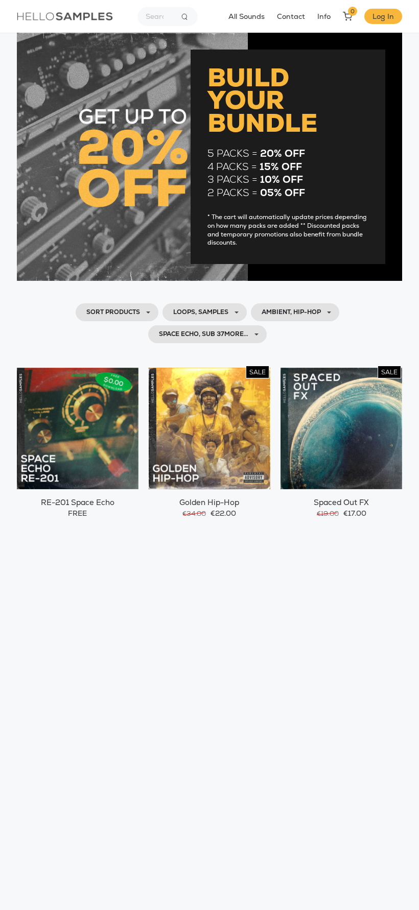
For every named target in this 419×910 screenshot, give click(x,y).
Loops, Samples (200, 312)
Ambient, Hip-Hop (291, 312)
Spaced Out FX (341, 502)
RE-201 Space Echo (77, 502)
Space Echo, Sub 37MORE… (203, 334)
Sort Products (113, 312)
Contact (291, 16)
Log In (383, 16)
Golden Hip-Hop (209, 502)
